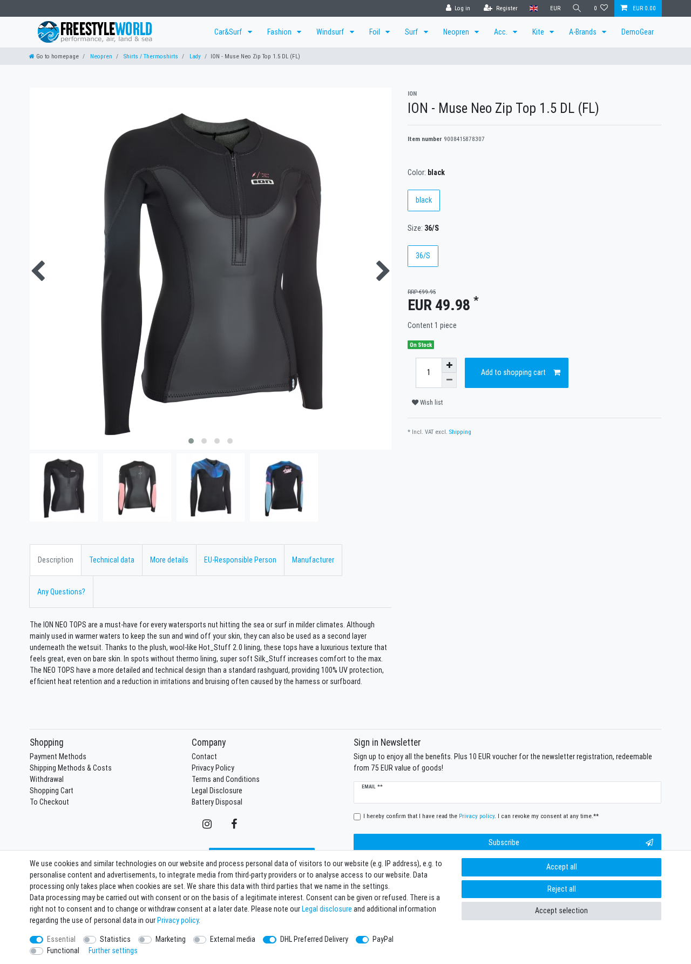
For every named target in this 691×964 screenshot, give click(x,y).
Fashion (280, 32)
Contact (204, 756)
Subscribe (504, 842)
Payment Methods (58, 756)
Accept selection (561, 910)
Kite (539, 32)
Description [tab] (55, 560)
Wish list (430, 402)
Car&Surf (229, 32)
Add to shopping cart (513, 372)
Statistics (115, 939)
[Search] (577, 8)
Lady (194, 56)
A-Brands (583, 32)
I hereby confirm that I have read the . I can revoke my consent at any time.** (481, 816)
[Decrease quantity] (449, 380)
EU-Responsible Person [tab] (240, 560)
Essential (61, 939)
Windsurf (331, 32)
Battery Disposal (217, 802)
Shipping (460, 432)
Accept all (561, 867)
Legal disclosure (327, 909)
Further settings (113, 950)
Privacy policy (178, 920)
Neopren (457, 32)
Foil (375, 32)
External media (232, 939)
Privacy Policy (213, 768)
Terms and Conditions (226, 779)
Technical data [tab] (111, 560)
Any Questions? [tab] (61, 592)
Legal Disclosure (217, 790)
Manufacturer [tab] (313, 560)
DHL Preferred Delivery (314, 939)
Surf (412, 32)
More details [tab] (169, 560)
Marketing (170, 939)
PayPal (383, 939)
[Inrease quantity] (449, 365)
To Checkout (49, 802)
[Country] (534, 8)
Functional (63, 950)
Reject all (561, 889)
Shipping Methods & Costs (71, 768)
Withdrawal (47, 779)
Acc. (501, 32)
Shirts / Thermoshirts (150, 56)
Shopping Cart (51, 790)
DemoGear (637, 32)
